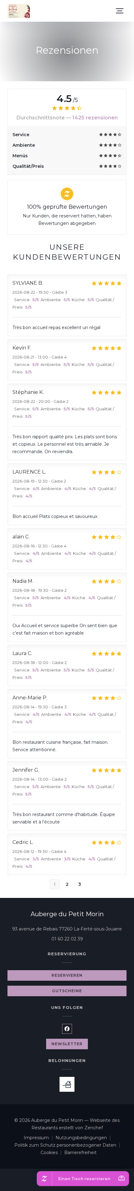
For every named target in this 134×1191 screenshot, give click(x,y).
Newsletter (67, 1044)
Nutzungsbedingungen (84, 1138)
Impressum (39, 1138)
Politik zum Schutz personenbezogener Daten (68, 1145)
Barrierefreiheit (80, 1153)
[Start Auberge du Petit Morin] (18, 11)
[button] (120, 11)
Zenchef (93, 1128)
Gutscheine (67, 990)
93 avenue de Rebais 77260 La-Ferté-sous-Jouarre (69, 929)
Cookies (52, 1153)
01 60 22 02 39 (67, 939)
